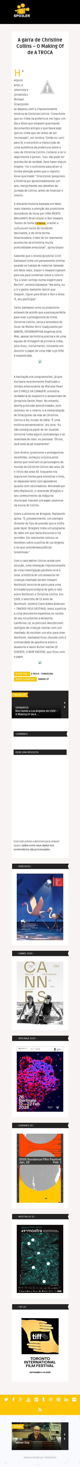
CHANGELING (47, 673)
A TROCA (41, 223)
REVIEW (17, 1426)
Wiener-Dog (22, 1442)
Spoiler (18, 1439)
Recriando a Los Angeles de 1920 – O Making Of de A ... (36, 713)
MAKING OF (43, 679)
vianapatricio (22, 707)
